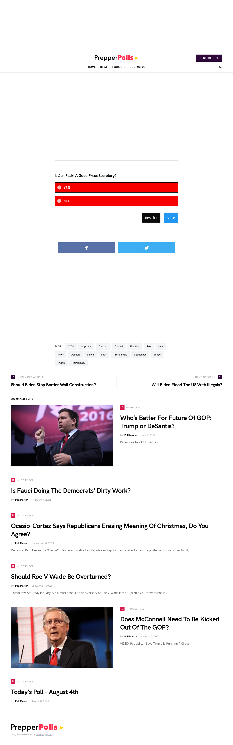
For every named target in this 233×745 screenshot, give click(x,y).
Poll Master (130, 435)
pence (90, 354)
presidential (120, 354)
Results (151, 217)
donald (119, 346)
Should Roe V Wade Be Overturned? (61, 577)
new (160, 346)
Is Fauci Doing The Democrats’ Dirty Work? (71, 491)
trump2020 (78, 362)
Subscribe (207, 58)
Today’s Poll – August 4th (45, 692)
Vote (171, 217)
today (157, 354)
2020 (71, 346)
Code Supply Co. (44, 734)
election (134, 346)
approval (86, 346)
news (61, 354)
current (103, 346)
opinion (75, 354)
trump (61, 362)
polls (103, 354)
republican (140, 354)
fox (149, 346)
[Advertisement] (109, 25)
